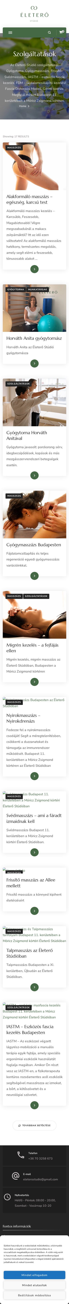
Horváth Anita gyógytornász (34, 338)
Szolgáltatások (18, 383)
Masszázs (14, 147)
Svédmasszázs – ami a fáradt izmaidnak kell (34, 818)
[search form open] (49, 32)
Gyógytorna (15, 289)
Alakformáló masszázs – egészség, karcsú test (29, 199)
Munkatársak (37, 289)
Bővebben (29, 268)
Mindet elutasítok (34, 1285)
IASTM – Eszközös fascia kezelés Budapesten (29, 1029)
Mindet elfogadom (34, 1275)
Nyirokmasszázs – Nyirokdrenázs (23, 718)
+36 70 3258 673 (40, 1159)
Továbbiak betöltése (36, 1125)
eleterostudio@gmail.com (40, 1179)
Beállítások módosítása (34, 1295)
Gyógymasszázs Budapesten (33, 545)
